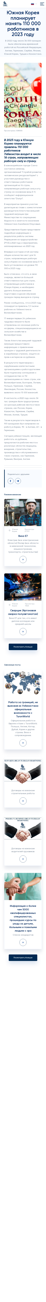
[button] (34, 4)
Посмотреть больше (23, 647)
